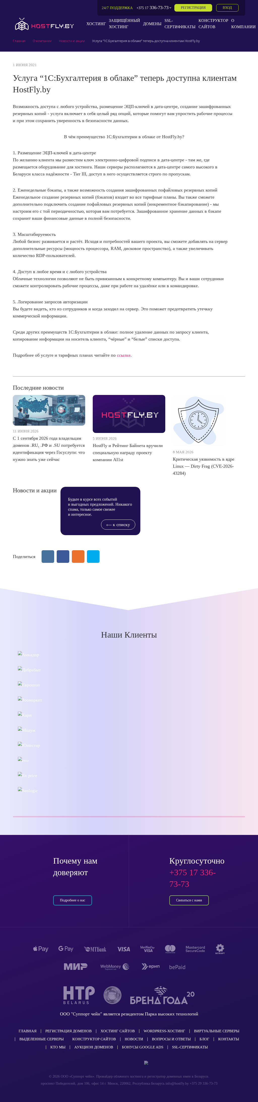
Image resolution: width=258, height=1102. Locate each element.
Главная (28, 1031)
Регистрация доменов (68, 1031)
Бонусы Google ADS (142, 1047)
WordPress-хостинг (164, 1031)
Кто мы (58, 1047)
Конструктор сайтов (94, 1039)
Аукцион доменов (93, 1047)
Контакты (228, 1039)
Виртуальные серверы (216, 1031)
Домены (152, 24)
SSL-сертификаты (190, 1047)
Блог (204, 1039)
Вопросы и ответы (171, 1039)
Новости (134, 1039)
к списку (121, 524)
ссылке (124, 355)
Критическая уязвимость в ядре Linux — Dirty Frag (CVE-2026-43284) (203, 466)
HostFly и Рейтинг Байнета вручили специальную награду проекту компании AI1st (128, 452)
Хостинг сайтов (118, 1031)
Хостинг (96, 24)
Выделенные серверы (41, 1039)
